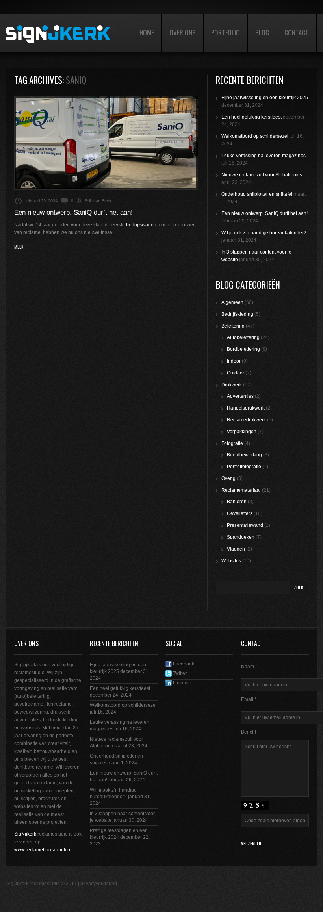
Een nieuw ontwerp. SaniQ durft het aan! (73, 212)
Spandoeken (240, 537)
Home (146, 32)
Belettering (233, 326)
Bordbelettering (243, 349)
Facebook (183, 664)
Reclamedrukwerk (246, 420)
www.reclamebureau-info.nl (43, 850)
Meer (19, 247)
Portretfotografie (244, 466)
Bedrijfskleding (237, 314)
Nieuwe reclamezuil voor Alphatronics (261, 175)
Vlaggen (236, 549)
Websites (231, 561)
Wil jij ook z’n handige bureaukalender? (263, 232)
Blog (262, 32)
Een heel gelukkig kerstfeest (251, 117)
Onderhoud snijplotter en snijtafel (256, 194)
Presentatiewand (245, 525)
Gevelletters (239, 513)
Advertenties (240, 396)
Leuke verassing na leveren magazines (263, 155)
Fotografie (232, 443)
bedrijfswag (138, 225)
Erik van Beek (98, 200)
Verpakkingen (241, 431)
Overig (228, 478)
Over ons (182, 32)
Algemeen (232, 302)
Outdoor (235, 373)
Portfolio (225, 32)
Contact (296, 32)
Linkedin (181, 683)
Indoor (234, 361)
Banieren (237, 501)
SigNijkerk (25, 834)
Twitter (179, 673)
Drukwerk (231, 384)
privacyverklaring (98, 883)
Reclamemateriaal (241, 490)
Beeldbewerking (244, 455)
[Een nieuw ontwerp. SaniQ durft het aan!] (106, 142)
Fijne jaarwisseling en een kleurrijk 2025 (264, 97)
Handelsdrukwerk (246, 408)
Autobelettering (243, 337)
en (153, 225)
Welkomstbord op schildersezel (254, 136)
